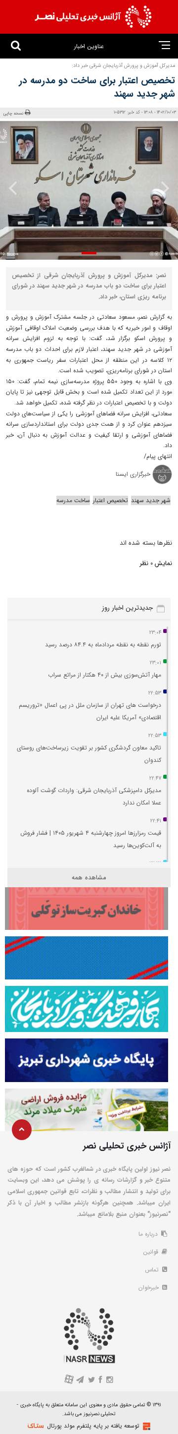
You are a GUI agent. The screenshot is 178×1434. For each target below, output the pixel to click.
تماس (153, 1269)
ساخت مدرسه (73, 500)
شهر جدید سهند (151, 500)
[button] (89, 253)
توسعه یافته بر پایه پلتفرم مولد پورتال (93, 1426)
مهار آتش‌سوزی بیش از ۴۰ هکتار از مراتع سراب (104, 675)
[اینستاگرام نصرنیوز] (109, 1380)
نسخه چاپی (13, 113)
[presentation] (162, 188)
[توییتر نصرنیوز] (91, 1380)
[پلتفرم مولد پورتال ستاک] (145, 1426)
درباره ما (149, 1234)
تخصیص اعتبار (110, 500)
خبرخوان (149, 1287)
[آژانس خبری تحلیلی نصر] (93, 17)
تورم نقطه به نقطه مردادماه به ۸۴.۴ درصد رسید (103, 644)
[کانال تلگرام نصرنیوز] (80, 1380)
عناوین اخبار (88, 46)
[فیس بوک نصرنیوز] (101, 1380)
